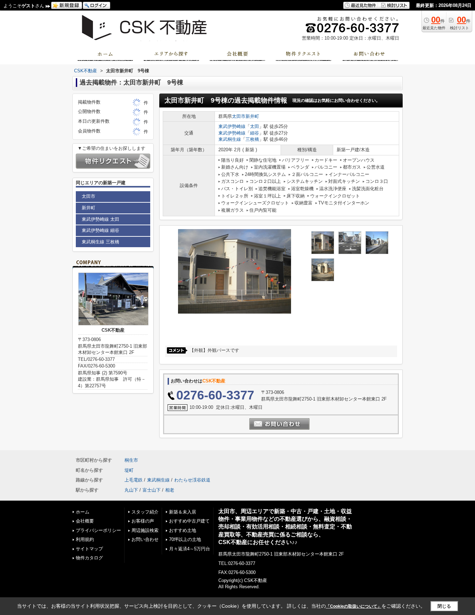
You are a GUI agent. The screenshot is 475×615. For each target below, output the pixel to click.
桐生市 (131, 460)
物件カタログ (89, 557)
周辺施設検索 (145, 530)
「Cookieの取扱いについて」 (353, 606)
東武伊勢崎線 (231, 126)
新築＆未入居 (182, 512)
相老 (169, 490)
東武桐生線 (229, 139)
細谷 (254, 133)
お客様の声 (142, 521)
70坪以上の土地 (185, 539)
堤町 (129, 470)
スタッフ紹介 (145, 512)
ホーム (82, 512)
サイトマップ (89, 548)
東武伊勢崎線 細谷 (100, 230)
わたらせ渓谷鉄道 (192, 480)
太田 (254, 126)
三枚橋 (252, 139)
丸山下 (131, 490)
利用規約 (85, 539)
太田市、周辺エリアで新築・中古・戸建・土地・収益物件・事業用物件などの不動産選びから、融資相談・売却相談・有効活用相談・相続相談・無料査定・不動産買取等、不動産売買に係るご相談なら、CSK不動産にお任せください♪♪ (285, 526)
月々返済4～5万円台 (189, 548)
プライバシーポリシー (98, 530)
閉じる (444, 606)
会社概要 (85, 521)
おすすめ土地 (182, 530)
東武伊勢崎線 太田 (100, 219)
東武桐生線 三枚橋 (100, 241)
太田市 (238, 116)
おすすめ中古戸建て (189, 521)
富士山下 (152, 490)
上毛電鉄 (133, 480)
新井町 (252, 116)
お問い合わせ (145, 539)
